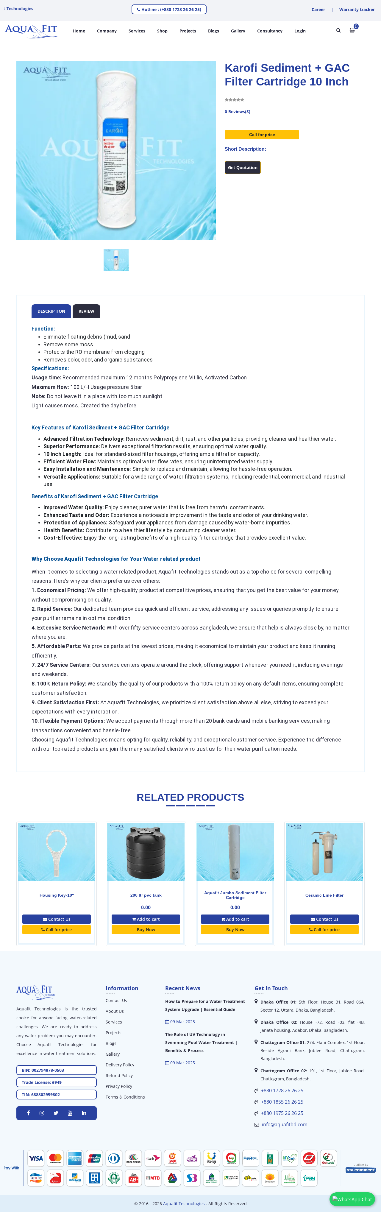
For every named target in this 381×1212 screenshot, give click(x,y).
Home (79, 31)
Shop (162, 31)
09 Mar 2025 (182, 1021)
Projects (187, 31)
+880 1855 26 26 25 (282, 1102)
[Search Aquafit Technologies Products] (338, 30)
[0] (352, 30)
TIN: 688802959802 (41, 1094)
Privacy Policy (119, 1086)
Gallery (238, 31)
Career (318, 9)
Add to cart (148, 919)
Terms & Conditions (125, 1097)
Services (137, 31)
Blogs (213, 31)
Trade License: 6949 (42, 1082)
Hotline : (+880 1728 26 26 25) (170, 9)
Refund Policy (119, 1075)
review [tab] (86, 311)
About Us (115, 1011)
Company (107, 31)
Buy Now (146, 929)
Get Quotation (242, 167)
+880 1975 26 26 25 (282, 1113)
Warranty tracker (357, 9)
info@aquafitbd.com (284, 1124)
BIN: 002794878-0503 (43, 1070)
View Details (56, 864)
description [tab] (51, 311)
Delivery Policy (120, 1065)
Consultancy (269, 31)
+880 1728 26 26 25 (282, 1090)
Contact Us (59, 919)
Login (300, 31)
